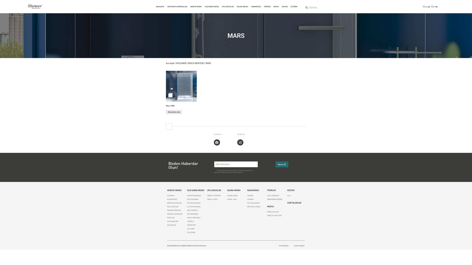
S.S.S (289, 196)
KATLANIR (190, 229)
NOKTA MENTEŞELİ (193, 218)
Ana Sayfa (170, 63)
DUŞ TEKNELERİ (172, 221)
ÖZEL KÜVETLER (172, 207)
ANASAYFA (160, 6)
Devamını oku (174, 112)
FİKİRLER (267, 6)
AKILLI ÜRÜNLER (273, 196)
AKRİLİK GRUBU (196, 6)
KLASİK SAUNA (232, 196)
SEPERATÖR (191, 225)
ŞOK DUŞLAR (171, 225)
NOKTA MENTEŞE (196, 63)
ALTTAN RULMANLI (194, 207)
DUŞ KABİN (181, 63)
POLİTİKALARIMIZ (253, 203)
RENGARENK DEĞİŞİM (274, 199)
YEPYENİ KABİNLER (194, 196)
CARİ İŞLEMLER (294, 203)
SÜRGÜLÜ (190, 221)
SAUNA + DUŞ (231, 199)
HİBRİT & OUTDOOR (214, 196)
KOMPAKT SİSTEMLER (174, 214)
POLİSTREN (191, 232)
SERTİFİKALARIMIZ (253, 207)
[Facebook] (217, 142)
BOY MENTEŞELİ (192, 214)
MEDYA (276, 6)
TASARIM (250, 199)
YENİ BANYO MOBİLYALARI (177, 6)
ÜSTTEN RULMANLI (194, 203)
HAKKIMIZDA (256, 6)
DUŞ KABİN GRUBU (212, 6)
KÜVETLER (170, 218)
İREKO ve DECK (212, 199)
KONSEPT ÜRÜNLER (174, 210)
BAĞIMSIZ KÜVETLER (174, 203)
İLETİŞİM (294, 6)
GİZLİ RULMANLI (193, 199)
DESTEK (285, 6)
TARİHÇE (250, 196)
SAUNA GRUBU (242, 6)
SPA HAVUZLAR (228, 6)
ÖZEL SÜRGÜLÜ (192, 210)
